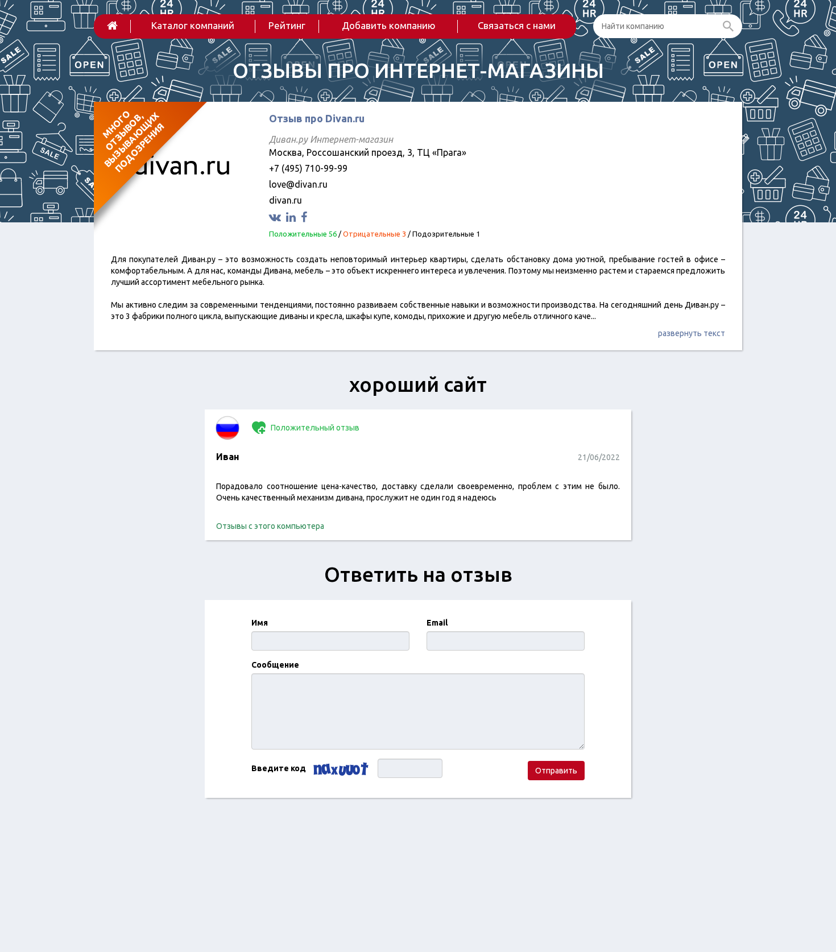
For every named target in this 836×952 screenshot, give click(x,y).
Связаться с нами (517, 25)
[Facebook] (305, 216)
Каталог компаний (192, 25)
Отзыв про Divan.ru (317, 118)
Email (437, 622)
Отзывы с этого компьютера (270, 526)
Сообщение (275, 664)
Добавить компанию (389, 25)
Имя (259, 622)
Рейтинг (286, 25)
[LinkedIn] (292, 216)
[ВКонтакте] (276, 216)
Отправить (556, 770)
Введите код (278, 768)
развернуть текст (691, 333)
